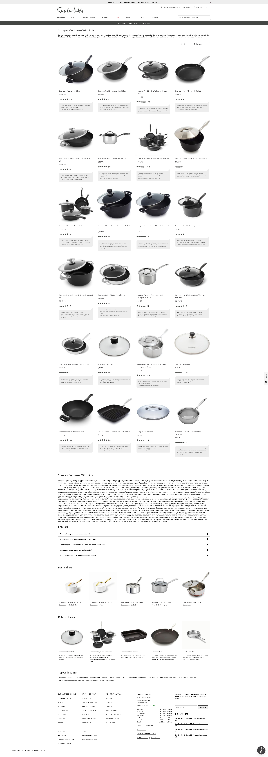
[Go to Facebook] (176, 714)
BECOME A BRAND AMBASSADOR (69, 727)
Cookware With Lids (191, 652)
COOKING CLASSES (64, 698)
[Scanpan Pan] (165, 635)
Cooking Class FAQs (89, 735)
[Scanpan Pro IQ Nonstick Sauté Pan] (115, 70)
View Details (155, 738)
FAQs (84, 731)
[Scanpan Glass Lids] (115, 344)
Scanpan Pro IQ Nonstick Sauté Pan (112, 91)
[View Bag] (208, 7)
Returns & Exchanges (90, 710)
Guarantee (86, 714)
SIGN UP (203, 707)
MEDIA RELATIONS (112, 710)
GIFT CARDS (62, 714)
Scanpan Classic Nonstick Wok (71, 432)
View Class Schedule (146, 734)
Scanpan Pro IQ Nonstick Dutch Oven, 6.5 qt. (76, 296)
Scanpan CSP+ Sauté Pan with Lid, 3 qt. (75, 364)
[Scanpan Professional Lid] (153, 411)
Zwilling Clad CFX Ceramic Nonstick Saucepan (163, 603)
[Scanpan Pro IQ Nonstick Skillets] (192, 70)
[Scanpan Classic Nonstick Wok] (76, 411)
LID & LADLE (62, 735)
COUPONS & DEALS (112, 719)
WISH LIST (61, 719)
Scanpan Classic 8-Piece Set (70, 226)
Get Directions (142, 738)
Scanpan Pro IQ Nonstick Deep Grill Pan (114, 432)
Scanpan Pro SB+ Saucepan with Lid (189, 226)
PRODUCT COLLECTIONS (66, 739)
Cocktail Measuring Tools (167, 677)
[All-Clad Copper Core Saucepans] (196, 586)
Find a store (141, 730)
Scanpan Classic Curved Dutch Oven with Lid (153, 227)
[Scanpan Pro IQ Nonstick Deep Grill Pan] (115, 411)
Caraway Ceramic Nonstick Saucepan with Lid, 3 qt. (70, 603)
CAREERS (109, 702)
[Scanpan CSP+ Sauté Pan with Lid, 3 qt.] (76, 344)
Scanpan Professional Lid (147, 432)
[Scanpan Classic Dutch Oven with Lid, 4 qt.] (115, 205)
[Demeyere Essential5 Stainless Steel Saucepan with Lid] (153, 344)
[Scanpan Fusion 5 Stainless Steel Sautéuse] (192, 411)
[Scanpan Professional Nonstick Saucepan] (192, 138)
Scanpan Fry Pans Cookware (126, 496)
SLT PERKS (61, 706)
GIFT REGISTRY (63, 710)
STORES (60, 702)
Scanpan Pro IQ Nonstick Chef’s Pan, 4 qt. (74, 159)
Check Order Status (89, 702)
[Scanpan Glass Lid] (192, 344)
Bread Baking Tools (107, 680)
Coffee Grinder (114, 677)
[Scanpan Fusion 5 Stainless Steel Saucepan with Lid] (153, 274)
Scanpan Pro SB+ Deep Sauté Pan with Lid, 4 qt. (190, 296)
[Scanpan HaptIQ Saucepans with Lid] (115, 138)
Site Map (43, 750)
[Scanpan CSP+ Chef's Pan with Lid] (115, 274)
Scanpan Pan (157, 652)
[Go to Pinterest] (186, 714)
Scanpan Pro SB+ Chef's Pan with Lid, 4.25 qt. (152, 92)
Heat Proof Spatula (65, 677)
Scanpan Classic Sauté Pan (69, 91)
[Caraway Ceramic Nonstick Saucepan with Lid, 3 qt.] (72, 586)
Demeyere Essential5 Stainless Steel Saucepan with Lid (151, 365)
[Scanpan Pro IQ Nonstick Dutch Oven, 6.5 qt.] (76, 274)
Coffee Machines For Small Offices (71, 680)
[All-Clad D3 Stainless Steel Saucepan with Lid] (134, 586)
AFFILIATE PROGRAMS (113, 714)
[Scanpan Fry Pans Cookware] (103, 635)
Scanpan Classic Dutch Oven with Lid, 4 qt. (114, 227)
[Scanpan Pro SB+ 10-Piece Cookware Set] (153, 138)
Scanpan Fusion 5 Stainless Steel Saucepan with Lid (150, 296)
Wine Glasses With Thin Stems (134, 677)
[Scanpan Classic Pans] (134, 635)
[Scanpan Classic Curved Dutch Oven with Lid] (153, 205)
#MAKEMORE (110, 723)
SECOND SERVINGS (64, 743)
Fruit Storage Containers (188, 677)
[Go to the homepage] (70, 8)
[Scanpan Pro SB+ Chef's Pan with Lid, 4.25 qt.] (153, 70)
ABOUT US (109, 698)
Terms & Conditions (89, 739)
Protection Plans (89, 719)
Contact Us (86, 698)
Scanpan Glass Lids (105, 364)
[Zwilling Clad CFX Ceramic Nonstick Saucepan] (165, 586)
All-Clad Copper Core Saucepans (192, 603)
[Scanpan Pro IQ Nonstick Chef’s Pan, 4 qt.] (76, 138)
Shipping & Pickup (88, 706)
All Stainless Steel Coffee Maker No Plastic (91, 677)
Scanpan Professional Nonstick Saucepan (191, 158)
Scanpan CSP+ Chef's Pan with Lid (112, 295)
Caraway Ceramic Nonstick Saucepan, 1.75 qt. (101, 603)
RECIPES (61, 723)
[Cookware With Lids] (196, 635)
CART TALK (61, 731)
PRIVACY (109, 706)
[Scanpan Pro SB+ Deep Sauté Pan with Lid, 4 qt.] (192, 274)
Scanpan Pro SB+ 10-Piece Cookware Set (153, 158)
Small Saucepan (92, 680)
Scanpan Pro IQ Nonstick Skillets (188, 91)
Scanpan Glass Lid (182, 364)
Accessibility (87, 723)
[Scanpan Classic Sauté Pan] (76, 70)
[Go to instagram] (181, 714)
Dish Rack (151, 677)
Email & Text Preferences (91, 727)
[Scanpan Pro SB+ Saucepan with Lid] (192, 205)
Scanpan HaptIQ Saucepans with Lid (112, 158)
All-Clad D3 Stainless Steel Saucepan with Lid (132, 603)
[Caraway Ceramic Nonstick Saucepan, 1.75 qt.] (103, 586)
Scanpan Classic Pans (129, 652)
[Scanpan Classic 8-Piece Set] (76, 205)
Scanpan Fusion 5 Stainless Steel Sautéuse (188, 433)
